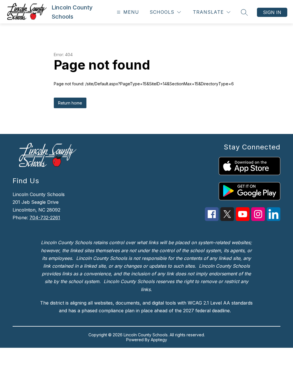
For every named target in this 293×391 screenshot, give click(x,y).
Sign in (272, 12)
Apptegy (159, 339)
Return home (70, 102)
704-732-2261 (44, 217)
